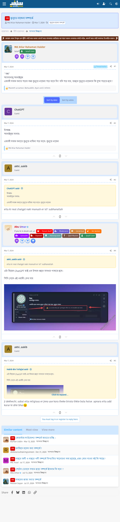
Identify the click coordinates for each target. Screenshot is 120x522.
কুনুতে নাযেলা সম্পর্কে (57, 22)
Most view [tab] (32, 430)
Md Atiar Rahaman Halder (19, 22)
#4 (115, 250)
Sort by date (52, 100)
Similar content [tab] (13, 430)
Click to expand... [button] (60, 394)
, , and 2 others (29, 88)
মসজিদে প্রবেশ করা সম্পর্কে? (29, 448)
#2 (115, 123)
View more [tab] (48, 430)
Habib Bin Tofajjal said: (18, 369)
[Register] (104, 4)
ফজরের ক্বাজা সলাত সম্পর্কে (28, 479)
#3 (115, 180)
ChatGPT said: (13, 188)
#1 (115, 66)
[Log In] (98, 4)
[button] (116, 4)
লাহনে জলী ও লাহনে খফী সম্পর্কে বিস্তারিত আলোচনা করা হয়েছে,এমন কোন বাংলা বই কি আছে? (60, 459)
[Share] (111, 66)
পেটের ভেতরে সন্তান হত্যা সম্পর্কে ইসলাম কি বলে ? (40, 469)
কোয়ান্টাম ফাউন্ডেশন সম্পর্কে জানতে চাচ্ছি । (36, 438)
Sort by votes (68, 100)
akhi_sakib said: (14, 259)
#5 (115, 360)
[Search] (110, 4)
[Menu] (4, 4)
